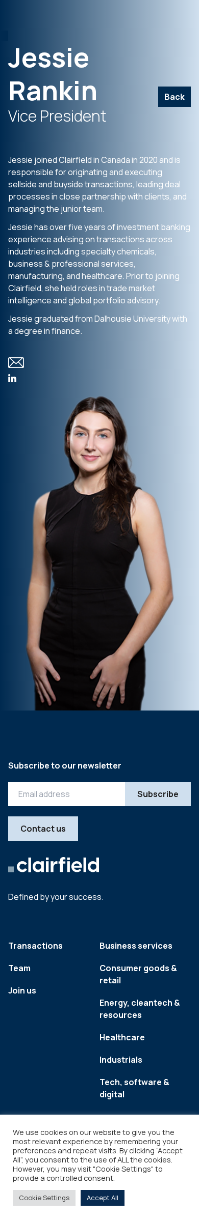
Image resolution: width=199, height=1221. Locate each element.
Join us (22, 990)
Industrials (121, 1059)
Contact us (43, 828)
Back (174, 96)
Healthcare (122, 1037)
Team (19, 968)
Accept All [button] (102, 1197)
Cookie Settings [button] (44, 1197)
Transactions (35, 945)
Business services (136, 945)
